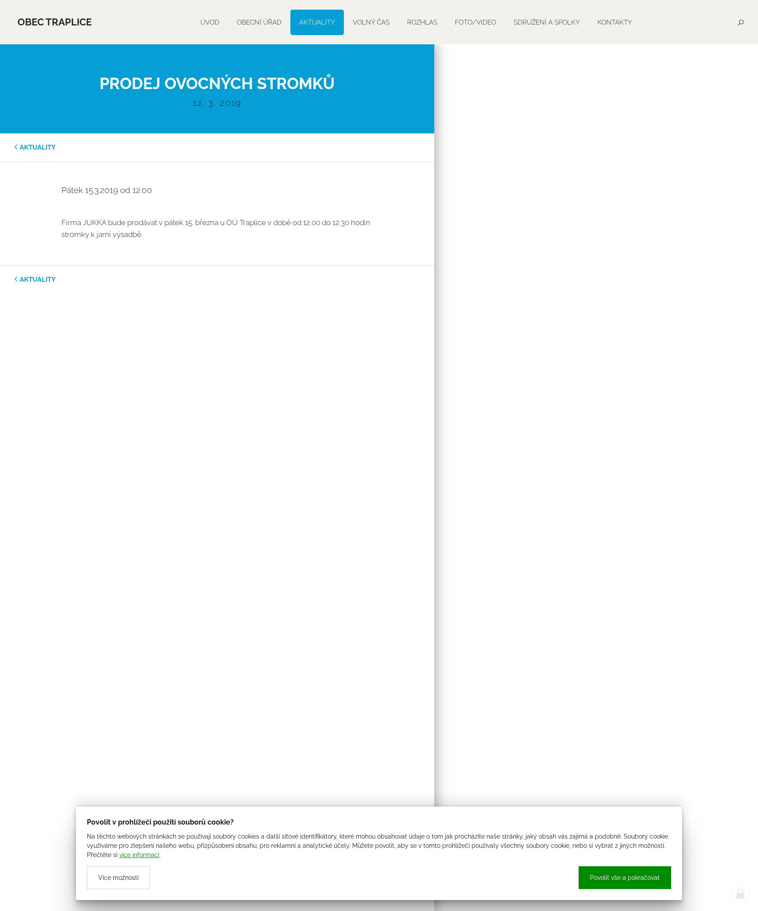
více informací (139, 854)
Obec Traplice (55, 22)
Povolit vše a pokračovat (625, 877)
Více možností (118, 877)
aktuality (38, 147)
